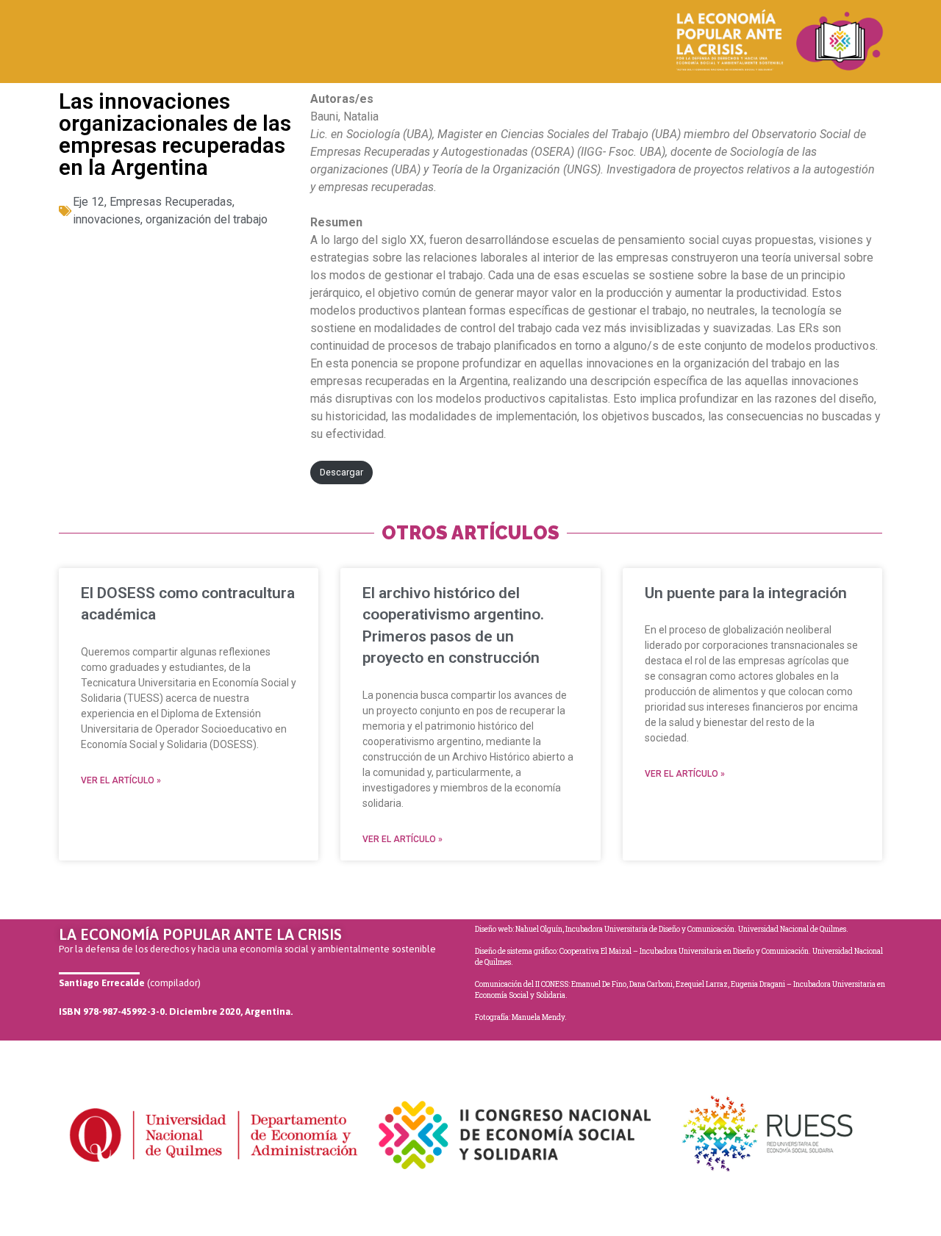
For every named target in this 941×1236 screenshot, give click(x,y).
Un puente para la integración (746, 593)
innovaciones (106, 219)
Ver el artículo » (121, 780)
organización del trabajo (207, 219)
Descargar (341, 472)
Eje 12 (88, 202)
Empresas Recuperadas (171, 202)
